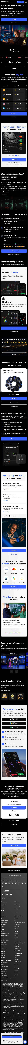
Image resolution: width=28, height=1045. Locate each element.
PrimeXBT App (17, 906)
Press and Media (18, 940)
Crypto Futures (4, 904)
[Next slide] (16, 671)
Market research (4, 962)
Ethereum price (4, 944)
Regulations (17, 937)
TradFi (2, 926)
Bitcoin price (3, 942)
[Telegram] (22, 883)
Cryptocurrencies (4, 920)
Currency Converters (5, 933)
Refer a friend (3, 973)
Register (21, 1)
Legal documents (4, 980)
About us (16, 933)
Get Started (13, 113)
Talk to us (6, 240)
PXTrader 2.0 (17, 904)
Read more (13, 350)
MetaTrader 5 (17, 907)
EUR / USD (3, 951)
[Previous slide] (11, 671)
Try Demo (13, 439)
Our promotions (4, 971)
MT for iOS (16, 957)
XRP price (3, 946)
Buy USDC (16, 975)
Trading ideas (4, 937)
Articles (2, 964)
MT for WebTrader (18, 963)
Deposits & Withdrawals (19, 916)
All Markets (3, 924)
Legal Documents (18, 948)
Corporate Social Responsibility (20, 942)
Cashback (16, 928)
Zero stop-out (17, 926)
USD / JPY (3, 953)
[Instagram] (6, 883)
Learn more (14, 117)
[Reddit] (25, 883)
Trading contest (4, 975)
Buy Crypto (3, 907)
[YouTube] (15, 883)
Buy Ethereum (17, 972)
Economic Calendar (5, 935)
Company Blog (17, 944)
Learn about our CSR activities (13, 633)
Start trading (7, 231)
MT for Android (17, 955)
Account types (17, 924)
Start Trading (14, 328)
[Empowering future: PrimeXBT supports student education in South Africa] (14, 610)
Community (17, 935)
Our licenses (7, 223)
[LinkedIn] (9, 883)
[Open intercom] (25, 1042)
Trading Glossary (4, 966)
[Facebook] (12, 883)
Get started (5, 500)
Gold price (3, 955)
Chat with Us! (17, 870)
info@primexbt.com (13, 878)
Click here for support (13, 875)
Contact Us (17, 946)
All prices (3, 957)
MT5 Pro (16, 965)
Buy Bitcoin (17, 970)
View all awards (5, 690)
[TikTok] (19, 883)
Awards (16, 939)
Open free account (14, 251)
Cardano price (4, 949)
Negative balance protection (20, 922)
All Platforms (17, 909)
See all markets (14, 402)
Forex (2, 913)
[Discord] (2, 887)
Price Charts (3, 931)
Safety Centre (17, 950)
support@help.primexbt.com (13, 880)
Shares (2, 918)
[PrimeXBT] (4, 2)
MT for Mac (17, 959)
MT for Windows (18, 961)
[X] (2, 883)
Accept (11, 1036)
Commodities (3, 916)
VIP (15, 920)
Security (16, 918)
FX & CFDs (3, 906)
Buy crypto (5, 489)
